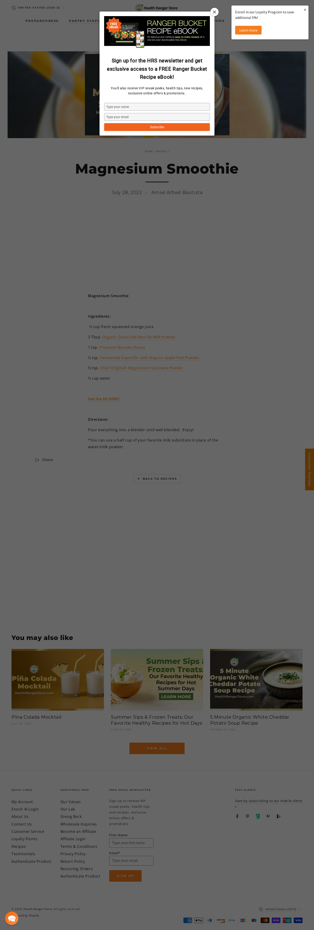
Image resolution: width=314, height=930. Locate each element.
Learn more (248, 30)
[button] (11, 918)
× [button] (305, 9)
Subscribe (157, 127)
